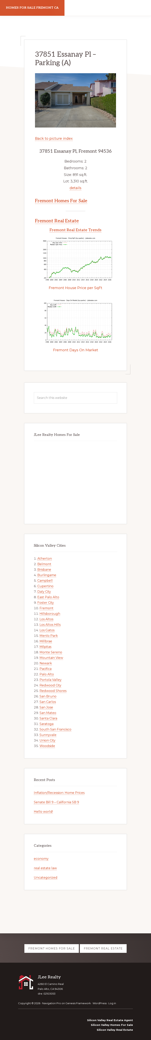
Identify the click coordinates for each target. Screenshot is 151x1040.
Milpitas (45, 647)
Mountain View (51, 658)
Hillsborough (50, 614)
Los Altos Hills (50, 625)
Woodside (47, 746)
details (75, 188)
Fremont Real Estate (57, 221)
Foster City (45, 603)
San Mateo (48, 713)
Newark (46, 663)
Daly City (44, 591)
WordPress (100, 1003)
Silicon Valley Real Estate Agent (110, 1020)
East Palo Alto (48, 597)
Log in (112, 1003)
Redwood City (50, 685)
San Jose (46, 707)
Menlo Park (49, 636)
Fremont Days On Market (75, 350)
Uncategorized (45, 877)
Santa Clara (48, 718)
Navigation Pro (51, 1003)
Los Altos (46, 619)
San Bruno (48, 696)
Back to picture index (54, 138)
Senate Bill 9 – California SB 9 (56, 802)
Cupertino (45, 586)
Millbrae (46, 641)
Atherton (44, 558)
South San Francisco (55, 729)
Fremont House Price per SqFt (75, 288)
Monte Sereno (51, 652)
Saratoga (46, 724)
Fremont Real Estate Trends (75, 230)
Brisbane (44, 569)
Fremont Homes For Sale (61, 201)
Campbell (45, 580)
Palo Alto (47, 674)
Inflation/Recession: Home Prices (59, 793)
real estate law (45, 868)
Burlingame (46, 575)
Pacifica (46, 669)
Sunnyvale (48, 735)
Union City (47, 740)
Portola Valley (51, 680)
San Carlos (48, 702)
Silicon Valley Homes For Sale (112, 1024)
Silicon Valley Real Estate (115, 1029)
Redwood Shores (53, 691)
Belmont (44, 564)
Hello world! (43, 812)
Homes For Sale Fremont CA (32, 8)
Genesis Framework (78, 1003)
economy (41, 859)
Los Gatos (47, 630)
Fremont (46, 608)
